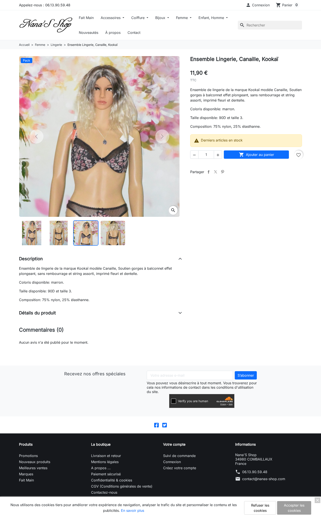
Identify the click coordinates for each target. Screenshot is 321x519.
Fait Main (86, 18)
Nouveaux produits (34, 462)
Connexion (172, 462)
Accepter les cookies (294, 508)
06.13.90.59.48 (254, 472)
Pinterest (222, 171)
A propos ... (101, 468)
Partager (208, 171)
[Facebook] (156, 425)
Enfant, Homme (211, 18)
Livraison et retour (106, 455)
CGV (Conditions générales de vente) (121, 486)
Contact (134, 32)
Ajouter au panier (256, 154)
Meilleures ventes (33, 468)
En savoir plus (132, 510)
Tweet (215, 171)
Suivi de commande (179, 455)
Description (31, 258)
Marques (26, 474)
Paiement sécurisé (106, 474)
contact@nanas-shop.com (263, 479)
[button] (257, 5)
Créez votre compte (179, 468)
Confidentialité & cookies (111, 480)
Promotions (28, 455)
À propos (113, 32)
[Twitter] (164, 425)
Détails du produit (37, 313)
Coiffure (138, 18)
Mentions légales (105, 462)
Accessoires (111, 18)
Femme (182, 18)
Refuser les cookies (260, 508)
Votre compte (174, 444)
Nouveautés (88, 32)
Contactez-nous (104, 492)
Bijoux (160, 18)
